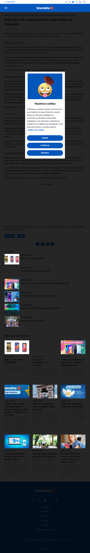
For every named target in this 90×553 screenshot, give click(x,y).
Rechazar (45, 153)
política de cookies (36, 130)
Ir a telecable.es (10, 2)
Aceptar (45, 138)
